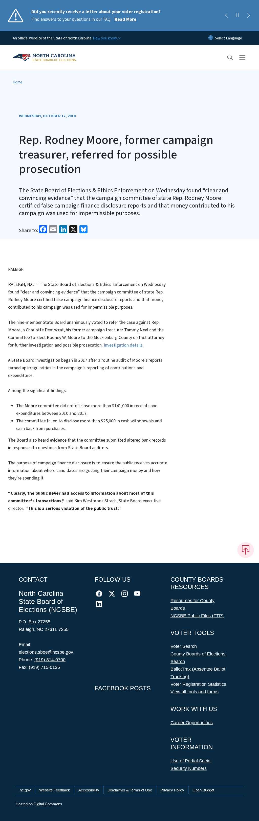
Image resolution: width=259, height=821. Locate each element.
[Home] (44, 52)
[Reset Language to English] (210, 38)
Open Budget (203, 790)
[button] (227, 58)
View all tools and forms (194, 691)
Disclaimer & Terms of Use (129, 790)
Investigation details (123, 345)
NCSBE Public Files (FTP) (197, 615)
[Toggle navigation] (247, 58)
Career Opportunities (191, 722)
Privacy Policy (172, 790)
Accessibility (88, 790)
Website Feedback (54, 790)
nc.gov (25, 790)
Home (17, 82)
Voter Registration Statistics (198, 684)
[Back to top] (245, 550)
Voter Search (183, 646)
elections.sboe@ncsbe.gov (46, 652)
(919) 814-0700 (50, 659)
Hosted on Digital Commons (39, 804)
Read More (125, 19)
